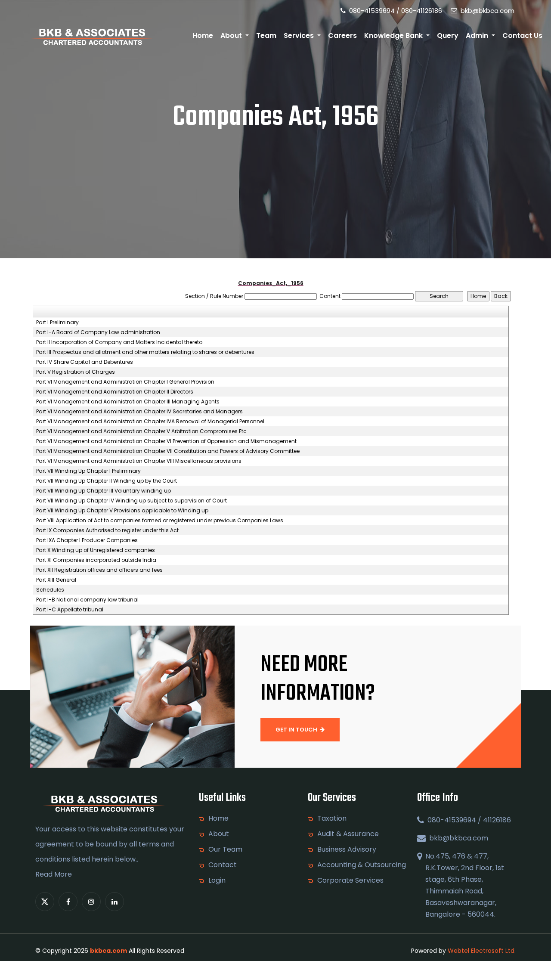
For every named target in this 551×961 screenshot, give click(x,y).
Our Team (225, 849)
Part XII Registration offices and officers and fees (99, 570)
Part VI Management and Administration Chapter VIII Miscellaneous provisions (138, 461)
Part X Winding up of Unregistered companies (95, 550)
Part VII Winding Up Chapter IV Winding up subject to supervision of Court (131, 500)
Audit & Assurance (348, 834)
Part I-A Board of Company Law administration (98, 332)
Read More (53, 874)
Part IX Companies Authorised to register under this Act (107, 530)
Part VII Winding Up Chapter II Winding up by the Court (106, 480)
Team (266, 35)
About (218, 834)
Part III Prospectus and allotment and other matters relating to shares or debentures (145, 352)
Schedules (50, 589)
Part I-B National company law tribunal (87, 599)
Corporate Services (350, 880)
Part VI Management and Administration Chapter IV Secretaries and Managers (139, 411)
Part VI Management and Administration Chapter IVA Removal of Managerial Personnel (150, 421)
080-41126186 (421, 10)
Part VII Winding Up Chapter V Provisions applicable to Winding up (122, 510)
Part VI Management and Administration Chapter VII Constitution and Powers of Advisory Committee (168, 451)
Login (217, 880)
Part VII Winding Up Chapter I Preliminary (88, 471)
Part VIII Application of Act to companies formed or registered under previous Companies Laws (159, 520)
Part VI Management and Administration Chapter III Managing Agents (128, 401)
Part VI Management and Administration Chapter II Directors (114, 391)
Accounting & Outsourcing (361, 865)
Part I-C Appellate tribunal (69, 609)
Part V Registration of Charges (75, 372)
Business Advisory (346, 849)
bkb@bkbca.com (486, 10)
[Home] (91, 36)
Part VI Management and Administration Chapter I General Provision (125, 381)
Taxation (332, 818)
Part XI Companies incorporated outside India (96, 560)
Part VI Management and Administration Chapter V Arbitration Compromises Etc (141, 431)
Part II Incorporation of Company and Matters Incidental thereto (119, 342)
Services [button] (300, 35)
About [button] (232, 35)
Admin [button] (478, 35)
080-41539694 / (373, 10)
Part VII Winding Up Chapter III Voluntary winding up (103, 490)
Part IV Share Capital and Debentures (84, 362)
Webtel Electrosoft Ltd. (482, 950)
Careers (342, 35)
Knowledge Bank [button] (394, 35)
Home (202, 35)
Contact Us (522, 35)
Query (447, 35)
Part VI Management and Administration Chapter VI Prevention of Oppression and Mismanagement (166, 441)
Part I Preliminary (57, 322)
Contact (222, 865)
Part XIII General (56, 580)
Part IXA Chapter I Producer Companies (87, 540)
